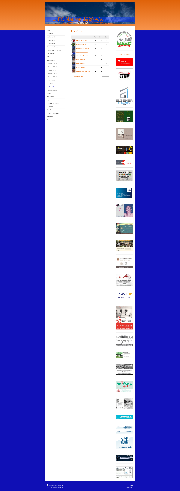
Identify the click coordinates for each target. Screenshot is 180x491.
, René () (80, 59)
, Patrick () (81, 44)
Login (131, 485)
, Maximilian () (82, 52)
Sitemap (60, 485)
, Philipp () (83, 48)
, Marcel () (82, 56)
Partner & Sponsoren (124, 54)
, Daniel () (80, 63)
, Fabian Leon (81, 40)
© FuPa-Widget (105, 76)
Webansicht (129, 487)
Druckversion (53, 485)
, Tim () (80, 67)
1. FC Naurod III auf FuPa (77, 76)
